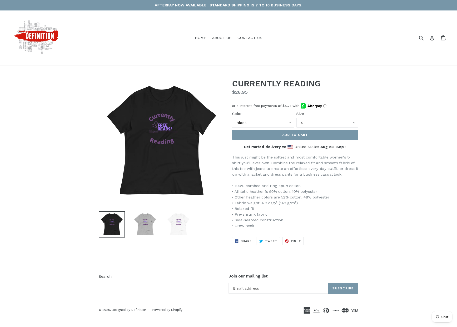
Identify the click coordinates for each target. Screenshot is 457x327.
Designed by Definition (129, 310)
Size (300, 113)
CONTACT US (250, 37)
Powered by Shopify (167, 310)
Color (237, 113)
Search (105, 276)
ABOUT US (222, 37)
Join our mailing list (248, 276)
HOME (200, 37)
